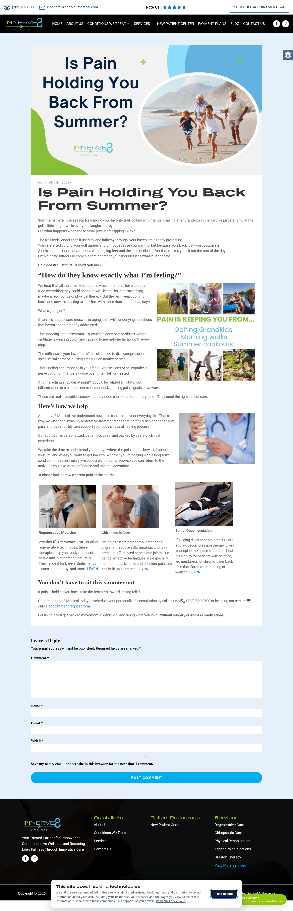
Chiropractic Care (228, 833)
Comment (40, 658)
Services (100, 841)
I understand (224, 893)
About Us (101, 825)
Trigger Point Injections (233, 849)
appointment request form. (69, 606)
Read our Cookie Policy (171, 901)
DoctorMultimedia (261, 893)
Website (37, 741)
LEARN (92, 569)
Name (37, 706)
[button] (108, 24)
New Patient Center (166, 825)
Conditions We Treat (110, 833)
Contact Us (102, 849)
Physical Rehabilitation (232, 841)
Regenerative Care (229, 825)
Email (37, 723)
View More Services (230, 865)
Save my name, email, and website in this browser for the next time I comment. (92, 764)
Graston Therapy (228, 857)
